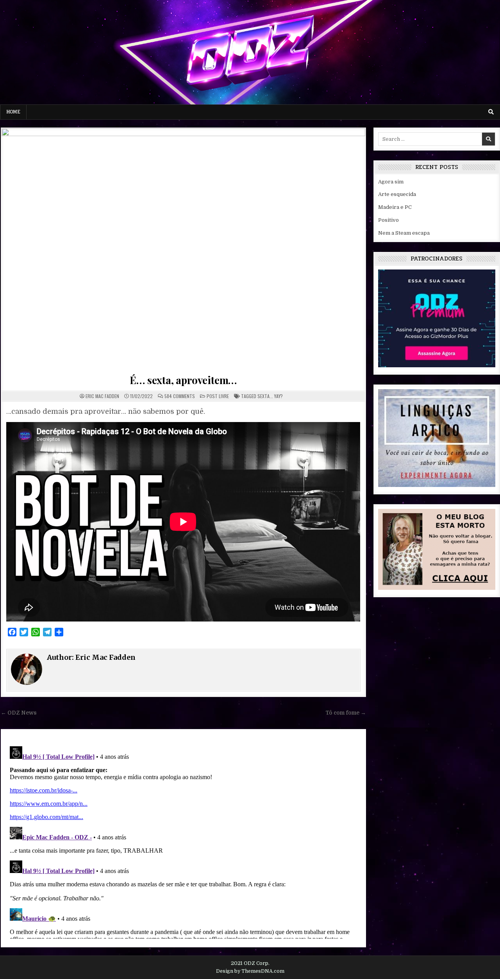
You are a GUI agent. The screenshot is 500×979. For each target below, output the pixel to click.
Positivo (388, 220)
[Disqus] (183, 841)
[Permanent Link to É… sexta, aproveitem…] (183, 249)
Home (13, 112)
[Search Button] (491, 112)
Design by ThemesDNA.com (250, 971)
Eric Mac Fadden (102, 396)
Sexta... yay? (270, 396)
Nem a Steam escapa (404, 233)
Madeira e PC (395, 207)
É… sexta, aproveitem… (183, 380)
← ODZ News (19, 713)
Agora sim (391, 182)
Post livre (218, 396)
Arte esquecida (397, 194)
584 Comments (179, 396)
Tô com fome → (345, 713)
